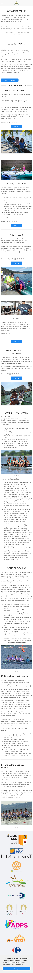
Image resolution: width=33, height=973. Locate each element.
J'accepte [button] (16, 968)
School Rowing (16, 35)
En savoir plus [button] (19, 964)
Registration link (10, 80)
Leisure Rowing (8, 32)
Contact (16, 126)
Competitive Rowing (23, 32)
